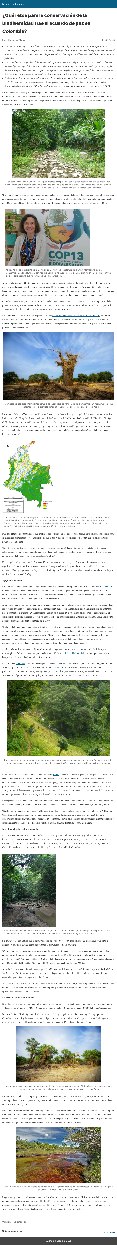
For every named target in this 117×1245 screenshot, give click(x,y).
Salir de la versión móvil (58, 1240)
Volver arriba (109, 1232)
